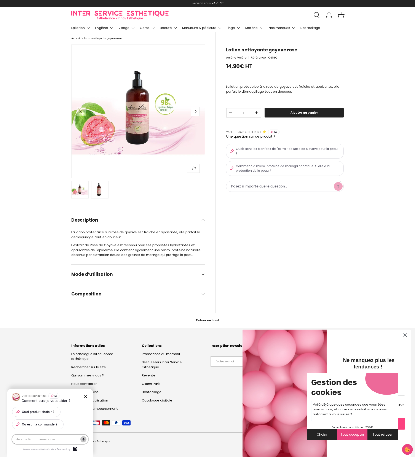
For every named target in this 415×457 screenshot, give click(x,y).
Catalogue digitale (157, 400)
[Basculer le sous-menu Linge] (238, 27)
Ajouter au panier (304, 113)
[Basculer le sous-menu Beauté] (175, 27)
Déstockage (151, 392)
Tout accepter (352, 434)
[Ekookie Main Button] (407, 449)
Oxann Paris (151, 383)
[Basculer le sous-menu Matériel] (261, 27)
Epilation (78, 27)
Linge (231, 27)
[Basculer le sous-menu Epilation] (88, 27)
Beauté (166, 27)
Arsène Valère (236, 58)
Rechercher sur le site (88, 367)
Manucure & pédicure (199, 27)
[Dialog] (74, 449)
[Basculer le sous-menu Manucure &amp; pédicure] (219, 27)
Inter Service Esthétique (95, 441)
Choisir (322, 434)
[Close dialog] (405, 335)
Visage (123, 27)
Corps (145, 27)
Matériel (251, 27)
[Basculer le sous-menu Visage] (133, 27)
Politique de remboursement (94, 408)
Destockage (310, 27)
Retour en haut (207, 320)
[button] (341, 15)
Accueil (75, 38)
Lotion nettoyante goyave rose (103, 38)
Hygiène (101, 27)
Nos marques (279, 27)
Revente (148, 375)
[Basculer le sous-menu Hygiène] (111, 27)
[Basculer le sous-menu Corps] (153, 27)
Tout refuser (383, 434)
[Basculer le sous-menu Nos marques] (293, 27)
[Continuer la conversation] (83, 439)
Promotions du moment (161, 354)
